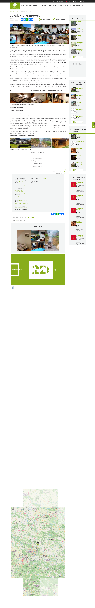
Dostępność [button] (61, 1)
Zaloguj (82, 1)
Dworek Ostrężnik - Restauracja (79, 136)
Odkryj (23, 5)
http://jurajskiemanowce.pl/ (23, 149)
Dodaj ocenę (30, 217)
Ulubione (76, 1)
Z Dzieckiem (37, 5)
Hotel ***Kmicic (80, 141)
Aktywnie (29, 5)
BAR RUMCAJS (80, 155)
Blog (67, 5)
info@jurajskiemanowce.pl (21, 203)
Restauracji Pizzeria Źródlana (79, 150)
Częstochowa (77, 71)
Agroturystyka (42, 178)
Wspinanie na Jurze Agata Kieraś (79, 51)
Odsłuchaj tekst (45, 19)
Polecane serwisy (75, 5)
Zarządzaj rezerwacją (60, 169)
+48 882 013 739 (23, 200)
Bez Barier (45, 5)
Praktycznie (53, 5)
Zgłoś (63, 171)
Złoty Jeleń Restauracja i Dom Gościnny (80, 164)
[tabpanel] (24, 241)
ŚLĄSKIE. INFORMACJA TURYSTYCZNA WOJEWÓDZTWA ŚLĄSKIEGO (24, 1)
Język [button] (70, 1)
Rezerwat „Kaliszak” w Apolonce (79, 37)
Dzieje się (61, 5)
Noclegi (17, 196)
